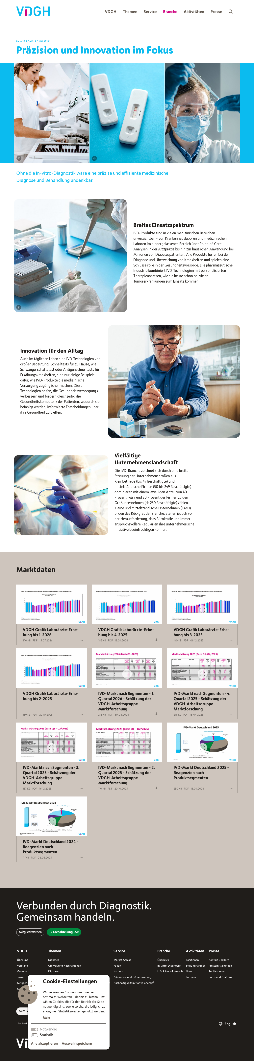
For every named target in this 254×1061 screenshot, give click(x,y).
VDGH (110, 11)
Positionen (192, 960)
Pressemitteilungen (220, 965)
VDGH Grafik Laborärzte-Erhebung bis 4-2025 (126, 632)
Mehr (46, 1018)
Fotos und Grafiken (220, 977)
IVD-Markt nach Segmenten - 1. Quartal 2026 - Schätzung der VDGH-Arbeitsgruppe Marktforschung (126, 701)
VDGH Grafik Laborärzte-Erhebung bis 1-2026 (51, 632)
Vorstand (22, 965)
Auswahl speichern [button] (77, 1043)
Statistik (46, 1035)
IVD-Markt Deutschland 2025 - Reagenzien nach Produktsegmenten (201, 772)
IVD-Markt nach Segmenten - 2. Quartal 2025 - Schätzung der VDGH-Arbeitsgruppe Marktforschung (126, 775)
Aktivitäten (194, 11)
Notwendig (48, 1029)
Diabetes (53, 960)
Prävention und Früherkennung (132, 977)
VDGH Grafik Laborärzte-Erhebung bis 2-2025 (51, 696)
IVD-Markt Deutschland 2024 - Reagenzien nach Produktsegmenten (50, 847)
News (189, 971)
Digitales (53, 971)
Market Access (122, 960)
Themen (130, 11)
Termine (191, 977)
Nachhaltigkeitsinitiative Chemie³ (134, 983)
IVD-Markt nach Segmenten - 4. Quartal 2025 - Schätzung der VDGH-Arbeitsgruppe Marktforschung (202, 701)
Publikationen (217, 971)
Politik (117, 965)
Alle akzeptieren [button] (44, 1043)
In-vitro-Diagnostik (169, 965)
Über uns (22, 960)
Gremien (22, 971)
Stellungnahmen (196, 965)
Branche (170, 11)
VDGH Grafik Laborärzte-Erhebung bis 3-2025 (201, 632)
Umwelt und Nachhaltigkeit (64, 965)
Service (150, 11)
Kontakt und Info (219, 960)
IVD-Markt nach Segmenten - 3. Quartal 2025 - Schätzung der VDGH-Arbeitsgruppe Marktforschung (51, 775)
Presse (216, 11)
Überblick (163, 960)
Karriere (118, 971)
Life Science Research (170, 971)
